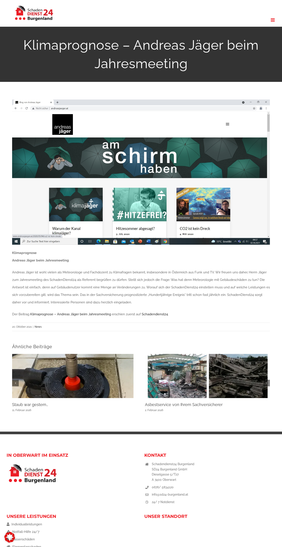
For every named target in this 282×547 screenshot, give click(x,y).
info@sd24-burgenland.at (170, 494)
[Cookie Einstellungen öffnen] (9, 541)
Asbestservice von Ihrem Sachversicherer (184, 404)
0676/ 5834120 (163, 487)
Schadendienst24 (155, 314)
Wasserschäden (22, 539)
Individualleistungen (26, 524)
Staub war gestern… (30, 404)
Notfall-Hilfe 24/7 (25, 532)
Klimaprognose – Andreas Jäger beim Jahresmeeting (70, 314)
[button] (15, 383)
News (38, 326)
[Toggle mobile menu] (273, 20)
